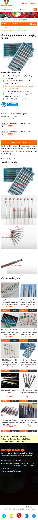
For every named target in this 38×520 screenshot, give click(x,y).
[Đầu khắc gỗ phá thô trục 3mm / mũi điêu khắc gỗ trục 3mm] (10, 350)
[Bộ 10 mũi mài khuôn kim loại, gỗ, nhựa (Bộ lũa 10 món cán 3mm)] (10, 290)
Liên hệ (23, 441)
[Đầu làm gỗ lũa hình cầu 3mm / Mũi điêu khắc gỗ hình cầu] (28, 380)
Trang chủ (6, 436)
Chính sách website (18, 436)
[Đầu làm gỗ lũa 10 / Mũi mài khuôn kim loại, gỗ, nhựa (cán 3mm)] (10, 320)
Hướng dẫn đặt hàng (8, 439)
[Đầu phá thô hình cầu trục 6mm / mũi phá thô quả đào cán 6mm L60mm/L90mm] (28, 320)
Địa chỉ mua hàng (7, 441)
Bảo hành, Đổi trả (23, 439)
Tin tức (17, 441)
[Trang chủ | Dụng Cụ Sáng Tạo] (7, 4)
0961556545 (30, 3)
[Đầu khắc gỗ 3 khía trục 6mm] (10, 380)
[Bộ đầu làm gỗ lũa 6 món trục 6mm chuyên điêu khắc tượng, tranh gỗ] (10, 410)
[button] (19, 68)
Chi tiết (14, 310)
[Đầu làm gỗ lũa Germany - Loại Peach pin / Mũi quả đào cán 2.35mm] (28, 350)
